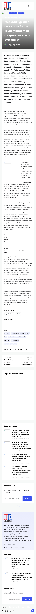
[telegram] (18, 349)
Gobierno (21, 13)
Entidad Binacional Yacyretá (17, 337)
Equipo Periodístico (14, 44)
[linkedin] (21, 349)
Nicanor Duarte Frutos (10, 344)
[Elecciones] (7, 6)
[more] (26, 349)
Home (5, 13)
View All (30, 426)
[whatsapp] (23, 349)
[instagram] (7, 611)
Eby (5, 337)
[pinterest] (15, 349)
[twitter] (13, 349)
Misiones (6, 340)
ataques (6, 333)
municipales (15, 340)
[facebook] (10, 349)
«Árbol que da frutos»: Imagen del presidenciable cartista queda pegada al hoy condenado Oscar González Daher (21, 562)
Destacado (13, 13)
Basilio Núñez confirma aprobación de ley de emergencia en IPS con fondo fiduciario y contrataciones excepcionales (21, 470)
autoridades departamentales (20, 333)
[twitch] (13, 611)
